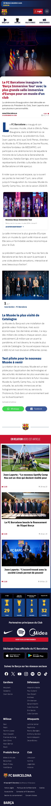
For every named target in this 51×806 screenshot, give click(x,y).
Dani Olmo (7, 740)
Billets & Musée (9, 757)
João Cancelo (32, 713)
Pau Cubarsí (32, 691)
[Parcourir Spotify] (21, 632)
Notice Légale (9, 788)
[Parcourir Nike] (8, 632)
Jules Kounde (32, 707)
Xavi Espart (31, 694)
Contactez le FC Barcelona (25, 791)
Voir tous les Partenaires (26, 640)
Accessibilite (8, 791)
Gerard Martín (32, 704)
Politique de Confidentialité (26, 788)
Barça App (7, 761)
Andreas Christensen (32, 699)
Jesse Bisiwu (32, 740)
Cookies (42, 788)
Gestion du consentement (13, 795)
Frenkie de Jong (9, 737)
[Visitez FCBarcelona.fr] (4, 12)
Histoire (30, 767)
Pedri (5, 727)
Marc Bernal (8, 744)
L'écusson (31, 757)
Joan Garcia (8, 694)
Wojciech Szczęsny (6, 689)
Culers (38, 11)
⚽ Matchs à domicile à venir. (12, 4)
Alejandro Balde (33, 687)
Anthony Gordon (34, 734)
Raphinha (31, 727)
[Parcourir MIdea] (38, 632)
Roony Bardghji (33, 731)
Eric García (31, 710)
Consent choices (31, 795)
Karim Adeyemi (33, 737)
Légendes (31, 764)
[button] (5, 285)
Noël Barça (7, 767)
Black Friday (8, 764)
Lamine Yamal (32, 724)
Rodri (5, 747)
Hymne (30, 761)
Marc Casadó (8, 734)
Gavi (5, 724)
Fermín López (8, 731)
